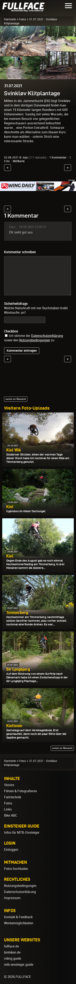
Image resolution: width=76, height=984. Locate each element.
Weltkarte (19, 161)
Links (8, 809)
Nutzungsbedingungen (20, 886)
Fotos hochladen (16, 869)
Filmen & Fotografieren (20, 791)
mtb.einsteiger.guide (18, 965)
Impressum (12, 898)
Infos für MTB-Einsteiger (22, 832)
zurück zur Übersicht (15, 399)
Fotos (22, 19)
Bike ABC (10, 815)
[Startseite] (24, 10)
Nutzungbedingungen (34, 340)
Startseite (10, 19)
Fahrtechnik (12, 797)
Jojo (25, 157)
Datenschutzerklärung (47, 336)
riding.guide (12, 958)
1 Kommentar (57, 157)
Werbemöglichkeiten (18, 923)
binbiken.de (12, 952)
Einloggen (11, 850)
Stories (9, 785)
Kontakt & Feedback (18, 917)
